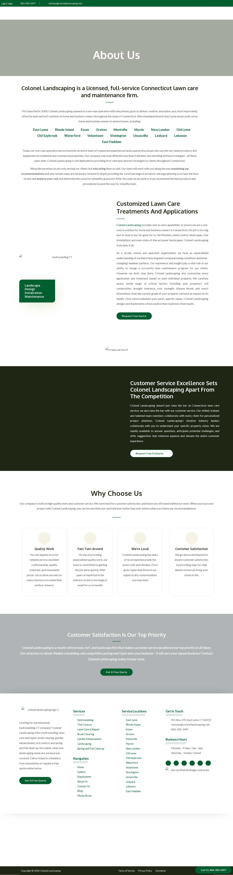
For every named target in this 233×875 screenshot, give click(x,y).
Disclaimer (161, 870)
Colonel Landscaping (128, 224)
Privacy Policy (145, 870)
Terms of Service (126, 870)
